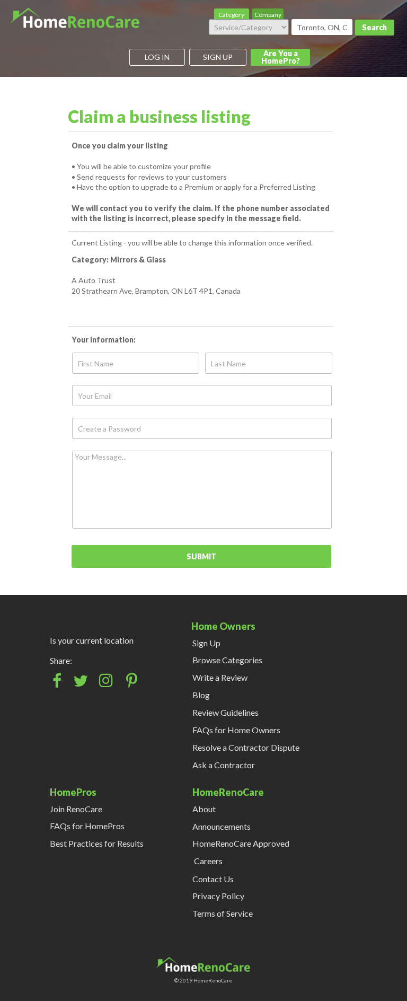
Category (231, 15)
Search (374, 27)
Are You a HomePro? (280, 57)
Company (267, 15)
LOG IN (157, 57)
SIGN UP (218, 57)
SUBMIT (201, 556)
